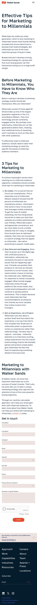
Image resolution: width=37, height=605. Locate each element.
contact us (16, 413)
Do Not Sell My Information (10, 600)
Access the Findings (8, 539)
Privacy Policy (6, 598)
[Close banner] (34, 537)
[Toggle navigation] (33, 2)
